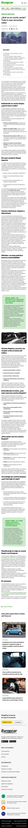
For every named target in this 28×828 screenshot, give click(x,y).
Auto (7, 8)
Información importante (21, 825)
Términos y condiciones (6, 825)
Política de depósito (5, 823)
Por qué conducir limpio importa (12, 56)
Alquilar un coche (7, 722)
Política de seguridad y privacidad (19, 823)
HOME (2, 8)
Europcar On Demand (6, 789)
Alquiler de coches (6, 781)
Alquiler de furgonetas (7, 783)
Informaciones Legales (6, 821)
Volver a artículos (7, 606)
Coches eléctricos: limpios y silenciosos (14, 57)
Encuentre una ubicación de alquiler (10, 771)
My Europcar (4, 786)
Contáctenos (18, 722)
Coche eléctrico (5, 751)
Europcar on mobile (6, 769)
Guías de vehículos (16, 8)
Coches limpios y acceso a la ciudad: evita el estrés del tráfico (13, 62)
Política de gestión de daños (20, 821)
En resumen (8, 75)
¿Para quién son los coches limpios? (13, 67)
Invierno (3, 757)
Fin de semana (5, 754)
